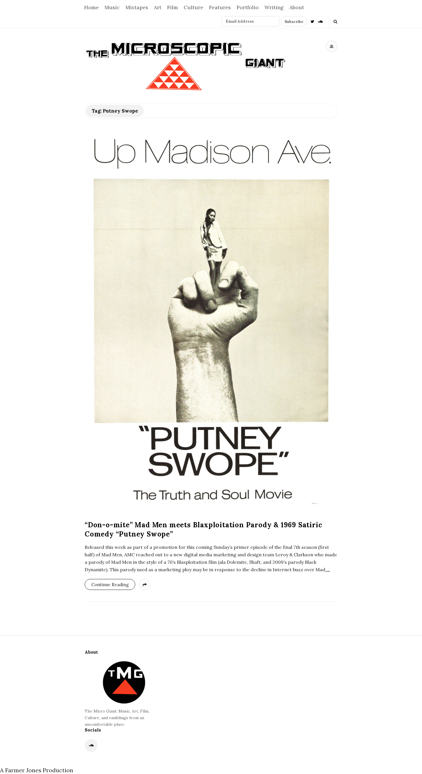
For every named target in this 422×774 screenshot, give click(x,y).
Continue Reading (110, 584)
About (296, 7)
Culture (193, 7)
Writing (274, 7)
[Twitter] (312, 21)
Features (220, 7)
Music (112, 7)
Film (172, 7)
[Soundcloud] (320, 21)
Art (157, 7)
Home (91, 7)
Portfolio (248, 7)
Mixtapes (136, 7)
